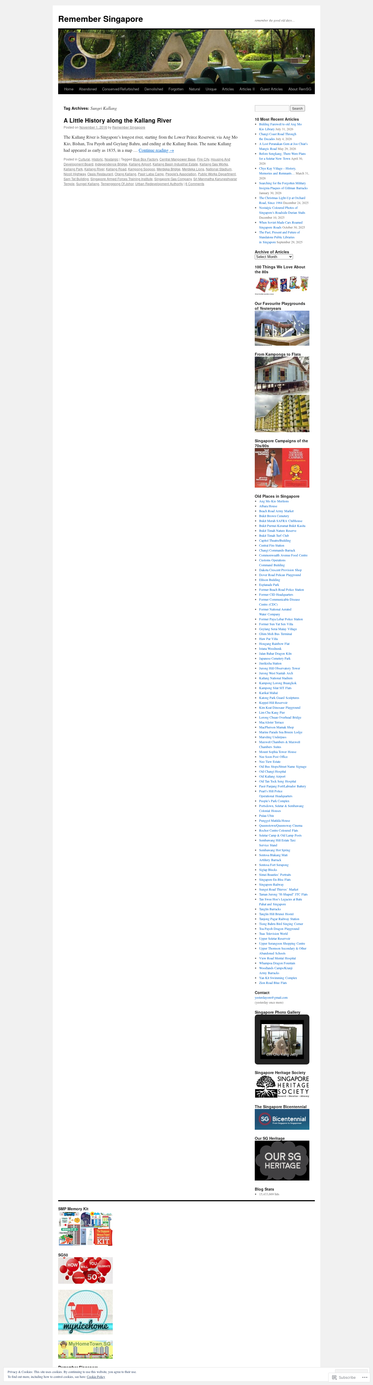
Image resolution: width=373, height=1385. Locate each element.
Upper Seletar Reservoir (274, 938)
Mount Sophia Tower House (277, 751)
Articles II (247, 88)
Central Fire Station (271, 545)
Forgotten (175, 88)
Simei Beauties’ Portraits (275, 874)
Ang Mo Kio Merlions (274, 501)
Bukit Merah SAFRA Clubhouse (280, 520)
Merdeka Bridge (168, 169)
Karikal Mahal (268, 692)
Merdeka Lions (193, 169)
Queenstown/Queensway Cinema (280, 825)
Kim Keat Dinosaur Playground (279, 707)
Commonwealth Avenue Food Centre (283, 555)
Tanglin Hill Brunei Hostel (276, 914)
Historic (97, 159)
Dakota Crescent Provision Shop (280, 570)
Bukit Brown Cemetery (274, 516)
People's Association (180, 173)
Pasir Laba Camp (151, 173)
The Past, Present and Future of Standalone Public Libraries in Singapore (279, 237)
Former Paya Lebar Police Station (281, 619)
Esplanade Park (269, 584)
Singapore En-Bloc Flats (275, 879)
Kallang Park (73, 169)
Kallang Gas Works (214, 164)
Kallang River (94, 169)
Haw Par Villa (268, 638)
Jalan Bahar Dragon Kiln (275, 653)
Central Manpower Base (177, 159)
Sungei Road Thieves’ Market (278, 889)
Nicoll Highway (75, 173)
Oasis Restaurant (100, 173)
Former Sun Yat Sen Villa (276, 624)
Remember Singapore (100, 18)
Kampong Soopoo (141, 169)
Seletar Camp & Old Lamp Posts (280, 835)
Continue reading (156, 150)
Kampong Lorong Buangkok (278, 683)
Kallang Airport (140, 164)
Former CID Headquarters (276, 594)
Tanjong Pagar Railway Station (279, 919)
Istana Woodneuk (270, 648)
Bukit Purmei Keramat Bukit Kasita (282, 525)
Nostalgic (112, 159)
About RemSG (299, 88)
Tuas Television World (273, 933)
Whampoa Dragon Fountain (277, 963)
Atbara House (268, 506)
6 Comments (194, 183)
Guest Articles (271, 88)
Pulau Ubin (266, 815)
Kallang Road (116, 169)
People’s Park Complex (274, 801)
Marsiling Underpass (272, 737)
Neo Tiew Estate (269, 761)
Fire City (203, 159)
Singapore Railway (271, 884)
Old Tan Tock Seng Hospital (277, 781)
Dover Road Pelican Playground (280, 575)
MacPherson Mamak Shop (276, 727)
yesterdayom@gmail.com (271, 997)
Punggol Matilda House (274, 820)
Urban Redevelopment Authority (159, 183)
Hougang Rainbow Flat (274, 643)
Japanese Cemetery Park (275, 658)
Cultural (84, 159)
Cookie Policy (96, 1376)
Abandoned (88, 88)
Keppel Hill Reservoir (273, 702)
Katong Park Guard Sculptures (279, 697)
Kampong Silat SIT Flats (275, 688)
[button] (269, 1045)
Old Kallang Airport (272, 776)
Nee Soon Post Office (273, 756)
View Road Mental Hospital (277, 958)
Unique (211, 88)
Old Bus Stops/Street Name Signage (282, 766)
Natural (194, 88)
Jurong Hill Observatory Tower (279, 668)
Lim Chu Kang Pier (272, 712)
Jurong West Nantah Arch (276, 673)
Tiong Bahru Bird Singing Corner (281, 923)
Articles (228, 88)
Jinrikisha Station (270, 663)
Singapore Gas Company (173, 178)
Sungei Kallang (87, 183)
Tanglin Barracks (270, 909)
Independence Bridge (111, 164)
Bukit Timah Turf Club (274, 535)
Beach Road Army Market (276, 511)
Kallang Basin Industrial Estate (175, 164)
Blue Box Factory (145, 159)
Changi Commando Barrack (277, 550)
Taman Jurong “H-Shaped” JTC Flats (283, 894)
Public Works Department (217, 173)
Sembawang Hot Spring (274, 850)
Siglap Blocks (268, 869)
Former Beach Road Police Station (281, 589)
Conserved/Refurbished (120, 88)
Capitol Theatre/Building (275, 540)
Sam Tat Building (76, 178)
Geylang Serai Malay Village (278, 629)
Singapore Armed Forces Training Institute (121, 178)
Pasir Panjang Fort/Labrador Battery (282, 786)
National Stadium (219, 169)
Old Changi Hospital (272, 771)
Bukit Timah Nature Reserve (277, 530)
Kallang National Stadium (275, 678)
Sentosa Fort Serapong (274, 864)
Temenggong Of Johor (117, 183)
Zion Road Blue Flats (273, 982)
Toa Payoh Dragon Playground (279, 928)
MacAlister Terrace (271, 722)
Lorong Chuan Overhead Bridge (280, 717)
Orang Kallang (125, 173)
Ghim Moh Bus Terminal (275, 633)
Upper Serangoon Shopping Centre (282, 943)
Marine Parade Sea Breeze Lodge (280, 732)
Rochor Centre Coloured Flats (278, 830)
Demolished (153, 88)
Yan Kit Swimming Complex (278, 977)
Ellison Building (269, 579)
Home (68, 88)
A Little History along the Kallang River (117, 120)
